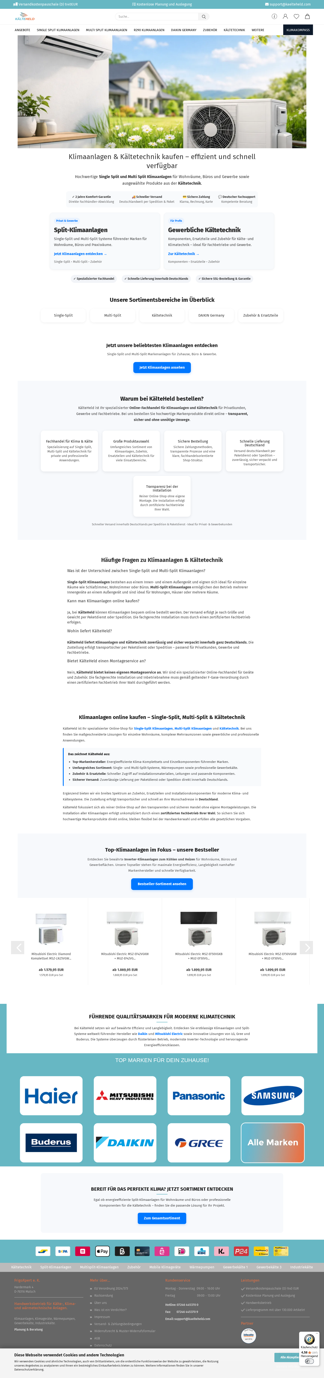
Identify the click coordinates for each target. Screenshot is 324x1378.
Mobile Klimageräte (165, 1267)
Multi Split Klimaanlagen (106, 30)
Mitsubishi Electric (169, 1034)
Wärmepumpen (202, 1267)
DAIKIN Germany (183, 30)
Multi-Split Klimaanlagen (193, 728)
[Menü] (317, 1334)
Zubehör (210, 30)
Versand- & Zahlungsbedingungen (118, 1324)
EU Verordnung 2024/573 (111, 1288)
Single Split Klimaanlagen (58, 30)
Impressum (102, 1317)
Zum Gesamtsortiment (162, 1218)
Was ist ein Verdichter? (110, 1310)
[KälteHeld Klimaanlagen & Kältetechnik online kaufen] (24, 16)
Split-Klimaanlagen (55, 1267)
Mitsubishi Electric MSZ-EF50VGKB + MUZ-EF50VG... (199, 956)
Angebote (22, 30)
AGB (97, 1338)
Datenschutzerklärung (28, 1369)
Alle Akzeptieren (292, 1357)
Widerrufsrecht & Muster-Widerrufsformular (124, 1331)
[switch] (309, 1361)
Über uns (100, 1303)
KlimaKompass (298, 30)
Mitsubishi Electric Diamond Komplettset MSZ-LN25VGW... (51, 956)
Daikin (142, 1034)
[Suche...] (203, 16)
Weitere (258, 30)
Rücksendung (103, 1295)
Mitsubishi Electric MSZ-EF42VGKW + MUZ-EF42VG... (125, 956)
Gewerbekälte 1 (235, 1267)
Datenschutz (103, 1345)
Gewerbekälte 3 (269, 1267)
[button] (285, 16)
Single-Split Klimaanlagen (153, 728)
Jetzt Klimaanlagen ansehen (162, 367)
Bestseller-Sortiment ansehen (162, 884)
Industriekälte (301, 1267)
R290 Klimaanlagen (149, 30)
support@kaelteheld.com (192, 1319)
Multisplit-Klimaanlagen (99, 1267)
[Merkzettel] (296, 16)
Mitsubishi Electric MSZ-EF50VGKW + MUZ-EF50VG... (273, 956)
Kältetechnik (234, 30)
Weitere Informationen (292, 1367)
